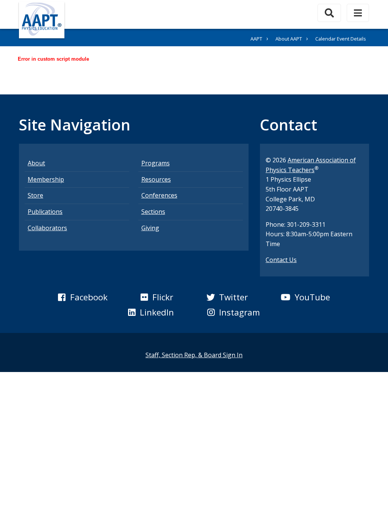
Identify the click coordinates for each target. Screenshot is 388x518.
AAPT (256, 38)
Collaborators (47, 228)
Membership (46, 179)
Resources (156, 179)
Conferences (159, 195)
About (36, 163)
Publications (45, 211)
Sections (153, 211)
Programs (155, 163)
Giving (150, 228)
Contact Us (281, 260)
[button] (82, 297)
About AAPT (288, 38)
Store (35, 195)
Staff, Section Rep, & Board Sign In (194, 355)
